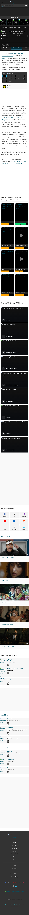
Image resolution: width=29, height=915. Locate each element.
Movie (18, 35)
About (14, 865)
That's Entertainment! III (21, 292)
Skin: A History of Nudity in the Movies (8, 222)
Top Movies (5, 715)
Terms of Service (15, 874)
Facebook (5, 516)
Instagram (24, 516)
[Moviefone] (14, 2)
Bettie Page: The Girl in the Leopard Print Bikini (12, 27)
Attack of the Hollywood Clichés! (8, 292)
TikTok (4, 529)
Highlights (14, 17)
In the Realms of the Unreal (22, 245)
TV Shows (14, 845)
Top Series (4, 747)
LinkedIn (14, 522)
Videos (14, 857)
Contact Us (14, 868)
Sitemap (14, 871)
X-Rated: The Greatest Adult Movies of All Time (8, 245)
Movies (14, 842)
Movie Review (10, 670)
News (14, 859)
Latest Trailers (6, 536)
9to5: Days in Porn (6, 269)
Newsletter (14, 529)
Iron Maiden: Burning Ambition (22, 222)
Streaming (14, 848)
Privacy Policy (14, 876)
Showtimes (14, 851)
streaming (4, 58)
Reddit (24, 522)
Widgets (23, 529)
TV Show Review (11, 662)
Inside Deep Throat (20, 269)
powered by (5, 73)
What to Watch (14, 854)
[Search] (26, 6)
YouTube (5, 522)
